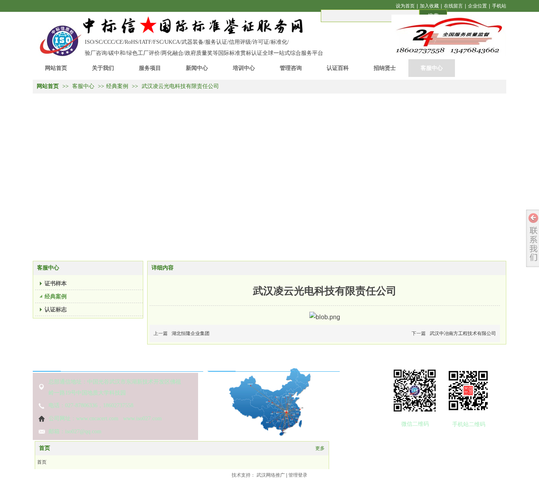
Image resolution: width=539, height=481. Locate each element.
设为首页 (405, 6)
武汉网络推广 (270, 475)
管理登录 (297, 475)
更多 (320, 448)
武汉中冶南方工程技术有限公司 (463, 333)
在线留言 (453, 6)
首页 (44, 448)
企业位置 (477, 6)
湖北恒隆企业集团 (191, 333)
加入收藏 (429, 6)
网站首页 (48, 86)
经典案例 (117, 86)
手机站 (499, 6)
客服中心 (84, 86)
